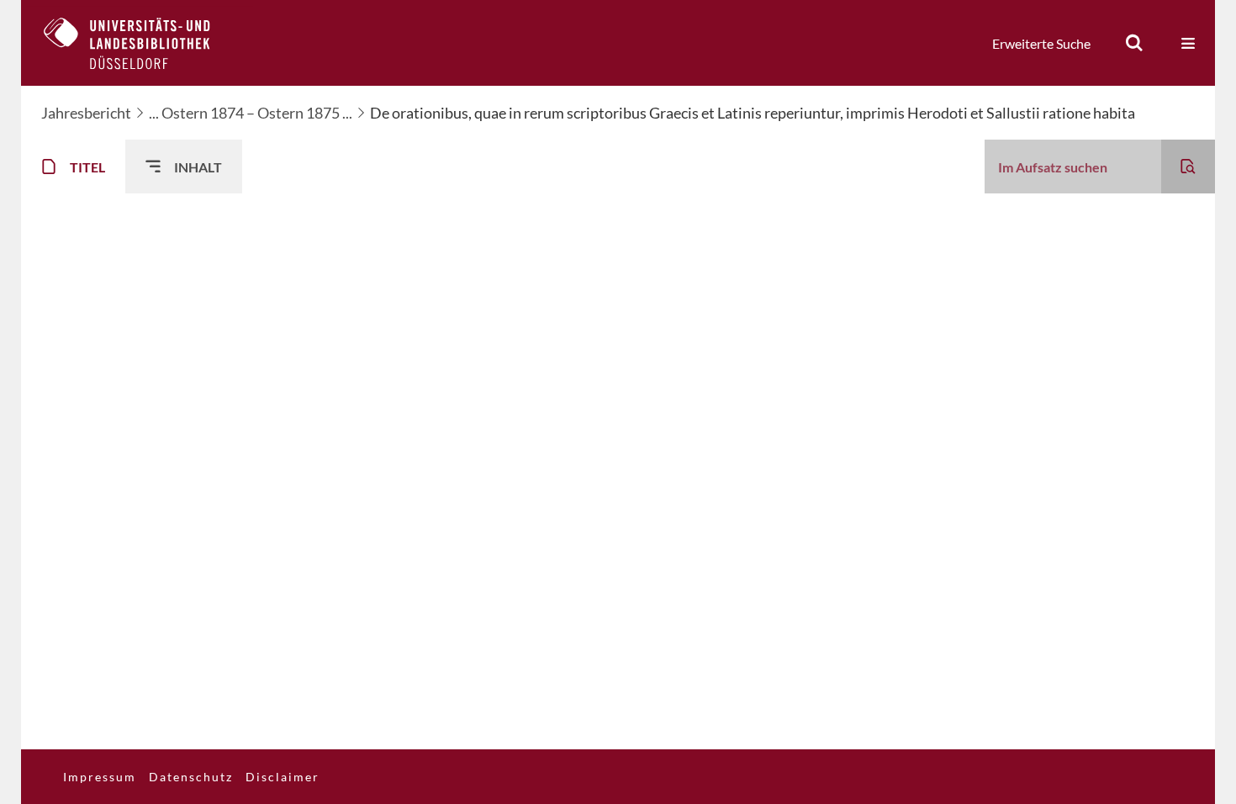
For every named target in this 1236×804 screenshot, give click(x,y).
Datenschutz (191, 777)
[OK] (1134, 43)
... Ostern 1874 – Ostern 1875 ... (250, 112)
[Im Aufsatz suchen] (1188, 166)
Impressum (99, 777)
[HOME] (139, 43)
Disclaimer (283, 777)
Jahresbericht (86, 112)
